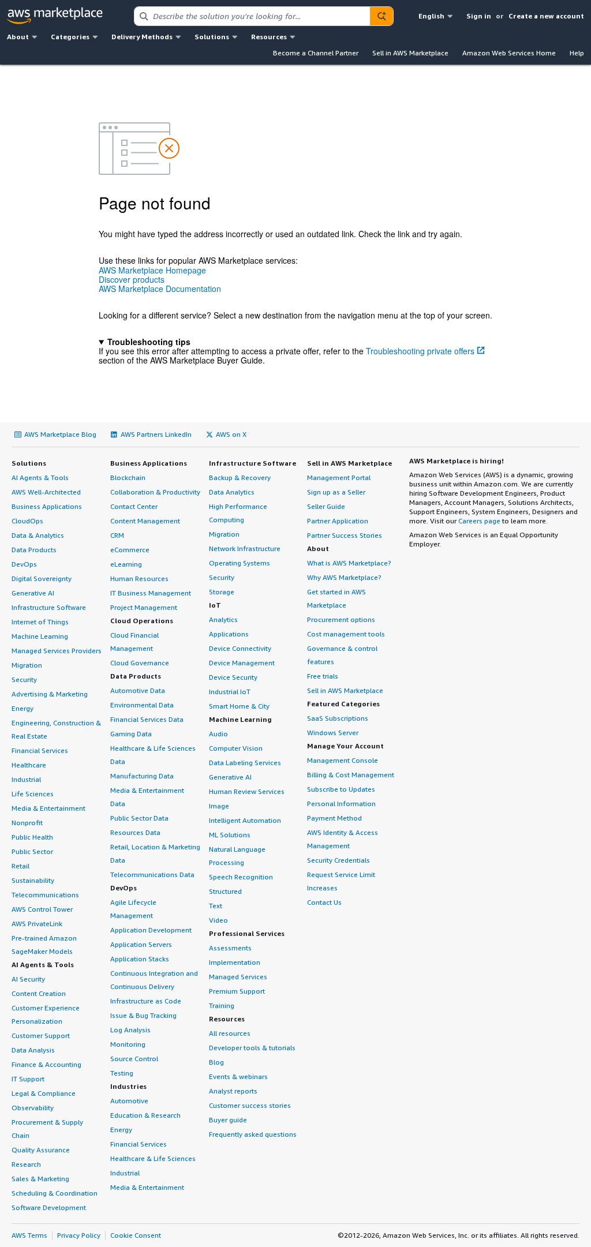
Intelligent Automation (245, 820)
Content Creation (39, 993)
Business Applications (47, 506)
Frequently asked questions (253, 1134)
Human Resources (139, 578)
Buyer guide (228, 1119)
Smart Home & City (239, 706)
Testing (121, 1073)
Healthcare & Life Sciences (153, 1158)
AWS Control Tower (42, 909)
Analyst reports (233, 1091)
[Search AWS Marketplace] (381, 16)
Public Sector (32, 851)
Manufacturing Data (142, 776)
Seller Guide (326, 506)
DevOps (24, 564)
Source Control (134, 1058)
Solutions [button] (211, 36)
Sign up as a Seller (336, 492)
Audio (218, 733)
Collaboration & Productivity (155, 492)
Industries (128, 1086)
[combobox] (252, 16)
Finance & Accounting (46, 1064)
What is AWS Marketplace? (349, 563)
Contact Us (324, 902)
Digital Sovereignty (42, 578)
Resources (227, 1018)
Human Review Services (247, 791)
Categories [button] (70, 36)
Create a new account (546, 16)
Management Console (342, 760)
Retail (20, 866)
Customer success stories (250, 1105)
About (318, 548)
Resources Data (135, 832)
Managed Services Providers (57, 650)
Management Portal (339, 477)
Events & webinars (238, 1076)
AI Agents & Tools (40, 477)
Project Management (143, 607)
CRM (117, 535)
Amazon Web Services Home (509, 52)
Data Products (34, 549)
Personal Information (341, 803)
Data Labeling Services (245, 762)
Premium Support (237, 991)
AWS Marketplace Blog (60, 434)
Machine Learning (40, 636)
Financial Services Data (147, 719)
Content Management (145, 520)
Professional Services (247, 933)
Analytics (223, 619)
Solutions (29, 463)
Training (221, 1005)
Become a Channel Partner (315, 52)
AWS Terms (29, 1235)
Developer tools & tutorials (252, 1047)
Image (219, 806)
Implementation (234, 962)
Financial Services (40, 750)
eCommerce (129, 549)
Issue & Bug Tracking (143, 1015)
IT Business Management (150, 593)
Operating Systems (239, 563)
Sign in (478, 16)
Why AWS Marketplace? (344, 577)
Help (577, 52)
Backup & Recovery (240, 477)
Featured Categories (343, 703)
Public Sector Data (139, 818)
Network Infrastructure (244, 548)
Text (215, 905)
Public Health (32, 837)
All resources (229, 1033)
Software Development (49, 1207)
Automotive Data (137, 690)
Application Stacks (139, 958)
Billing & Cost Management (350, 774)
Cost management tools (346, 634)
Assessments (230, 947)
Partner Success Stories (344, 535)
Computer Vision (236, 748)
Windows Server (332, 732)
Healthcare (29, 765)
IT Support (28, 1078)
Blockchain (127, 477)
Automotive (129, 1100)
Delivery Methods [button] (142, 36)
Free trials (322, 676)
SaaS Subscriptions (337, 718)
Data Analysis (33, 1050)
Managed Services (238, 976)
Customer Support (41, 1035)
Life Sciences (33, 793)
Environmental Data (142, 705)
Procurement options (341, 619)
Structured (225, 891)
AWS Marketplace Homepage (152, 270)
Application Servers (141, 944)
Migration (27, 665)
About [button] (18, 36)
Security (24, 679)
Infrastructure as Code (145, 1001)
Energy (22, 708)
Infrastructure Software (49, 607)
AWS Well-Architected (46, 492)
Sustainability (33, 880)
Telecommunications (45, 894)
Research (26, 1164)
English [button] (431, 16)
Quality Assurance (41, 1149)
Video (218, 920)
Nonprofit (27, 822)
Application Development (151, 930)
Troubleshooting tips (148, 341)
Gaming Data (131, 733)
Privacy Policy (78, 1235)
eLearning (126, 564)
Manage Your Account (345, 746)
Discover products (131, 279)
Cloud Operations (141, 620)
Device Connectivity (240, 648)
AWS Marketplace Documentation (160, 288)
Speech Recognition (241, 876)
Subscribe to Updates (341, 789)
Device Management (242, 662)
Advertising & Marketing (50, 694)
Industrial (26, 779)
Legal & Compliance (44, 1093)
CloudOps (27, 520)
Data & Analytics (38, 535)
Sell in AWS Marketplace (410, 52)
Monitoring (127, 1044)
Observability (33, 1107)
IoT (215, 605)
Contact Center (134, 506)
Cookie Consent (135, 1235)
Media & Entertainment (48, 808)
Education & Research (145, 1115)
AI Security (28, 979)
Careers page (479, 520)
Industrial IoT (229, 691)
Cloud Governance (139, 662)
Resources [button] (269, 36)
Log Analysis (130, 1029)
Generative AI (33, 593)
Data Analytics (232, 492)
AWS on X (231, 434)
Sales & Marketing (40, 1178)
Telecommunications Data (152, 874)
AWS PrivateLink (37, 923)
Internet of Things (40, 621)
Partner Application (337, 520)
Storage (221, 591)
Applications (229, 634)
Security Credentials (338, 860)
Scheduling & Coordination (55, 1193)
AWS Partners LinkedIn (156, 434)
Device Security (233, 677)
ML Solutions (229, 834)
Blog (216, 1062)
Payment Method (334, 818)
